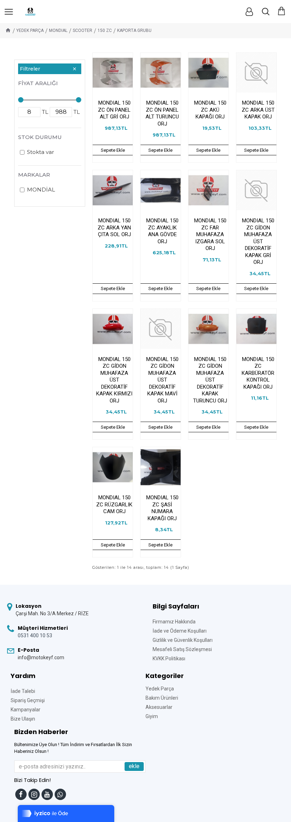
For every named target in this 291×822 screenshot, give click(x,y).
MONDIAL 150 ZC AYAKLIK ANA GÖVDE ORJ (162, 231)
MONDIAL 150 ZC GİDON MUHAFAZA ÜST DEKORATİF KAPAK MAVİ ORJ (162, 380)
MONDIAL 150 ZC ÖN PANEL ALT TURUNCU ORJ (162, 113)
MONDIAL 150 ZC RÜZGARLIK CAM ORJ (114, 504)
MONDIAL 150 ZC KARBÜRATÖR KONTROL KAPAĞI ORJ (258, 373)
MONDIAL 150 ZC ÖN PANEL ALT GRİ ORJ (114, 110)
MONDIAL (58, 30)
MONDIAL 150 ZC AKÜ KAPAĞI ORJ (210, 110)
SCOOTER (82, 30)
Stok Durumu (40, 137)
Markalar (34, 174)
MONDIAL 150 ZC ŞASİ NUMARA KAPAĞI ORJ (162, 508)
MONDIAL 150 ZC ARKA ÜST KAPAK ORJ (258, 110)
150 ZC (105, 30)
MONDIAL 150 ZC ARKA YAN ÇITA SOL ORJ (114, 227)
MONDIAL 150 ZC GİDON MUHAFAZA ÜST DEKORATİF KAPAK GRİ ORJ (258, 241)
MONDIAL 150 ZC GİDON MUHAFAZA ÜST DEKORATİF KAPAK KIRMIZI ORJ (114, 380)
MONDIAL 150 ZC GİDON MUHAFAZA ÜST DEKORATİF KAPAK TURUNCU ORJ (210, 380)
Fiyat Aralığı (38, 83)
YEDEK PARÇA (30, 30)
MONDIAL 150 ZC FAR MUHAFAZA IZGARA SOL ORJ (210, 234)
